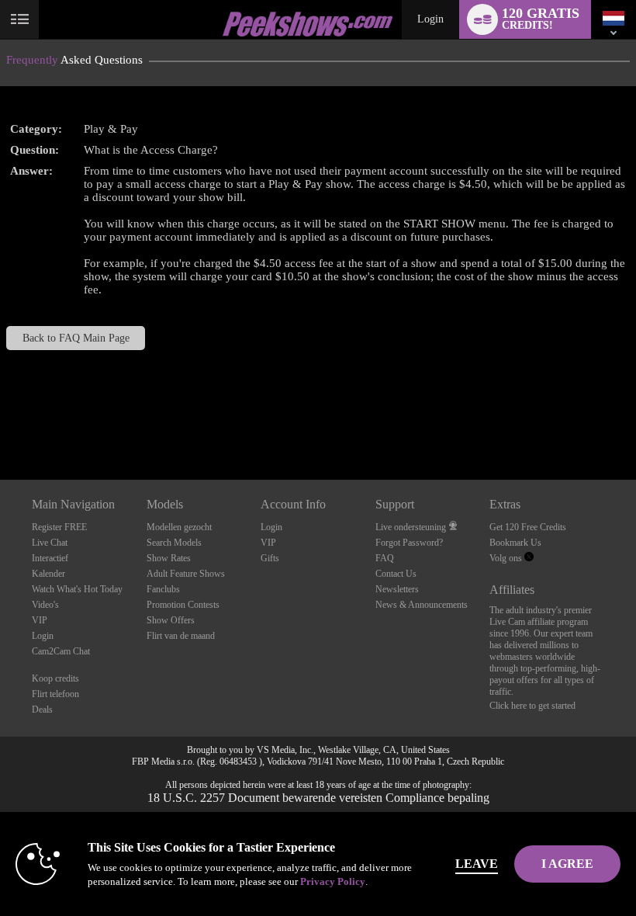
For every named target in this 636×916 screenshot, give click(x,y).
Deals (42, 709)
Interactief (50, 558)
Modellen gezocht (179, 527)
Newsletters (397, 589)
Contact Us (396, 573)
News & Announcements (421, 604)
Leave (476, 863)
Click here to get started (532, 705)
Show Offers (171, 620)
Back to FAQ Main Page (76, 338)
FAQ (384, 558)
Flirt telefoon (55, 694)
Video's (45, 604)
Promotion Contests (183, 604)
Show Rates (169, 558)
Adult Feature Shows (186, 573)
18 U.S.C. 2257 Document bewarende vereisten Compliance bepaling (318, 797)
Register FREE (59, 527)
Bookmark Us (515, 542)
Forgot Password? (409, 542)
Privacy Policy (332, 881)
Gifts (270, 558)
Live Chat (49, 542)
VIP (39, 620)
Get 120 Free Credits (527, 527)
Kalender (48, 573)
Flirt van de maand (181, 635)
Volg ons (506, 558)
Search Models (174, 542)
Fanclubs (163, 589)
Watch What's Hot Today (77, 589)
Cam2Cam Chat (61, 651)
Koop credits (55, 678)
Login (430, 19)
